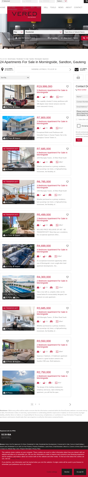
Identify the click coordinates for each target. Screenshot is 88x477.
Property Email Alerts (38, 446)
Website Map (11, 449)
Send (79, 140)
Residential (20, 59)
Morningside (38, 59)
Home (7, 444)
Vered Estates (12, 59)
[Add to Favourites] (67, 86)
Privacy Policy (36, 449)
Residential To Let (13, 446)
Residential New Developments (48, 444)
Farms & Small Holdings (77, 444)
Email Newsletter (58, 446)
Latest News (48, 446)
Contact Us (4, 449)
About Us (66, 446)
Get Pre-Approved (15, 444)
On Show (23, 444)
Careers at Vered (74, 446)
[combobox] (11, 1)
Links (17, 449)
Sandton (31, 59)
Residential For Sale (32, 444)
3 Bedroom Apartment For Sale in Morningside (52, 122)
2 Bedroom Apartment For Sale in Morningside (52, 219)
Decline (66, 472)
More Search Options (71, 38)
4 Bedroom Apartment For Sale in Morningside (52, 154)
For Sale (26, 59)
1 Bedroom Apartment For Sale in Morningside (52, 377)
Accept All (80, 472)
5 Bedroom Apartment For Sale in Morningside (52, 91)
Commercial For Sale (63, 444)
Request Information (26, 449)
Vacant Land (3, 446)
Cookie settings (52, 472)
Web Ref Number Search (26, 38)
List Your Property (27, 446)
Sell (20, 446)
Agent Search (84, 446)
